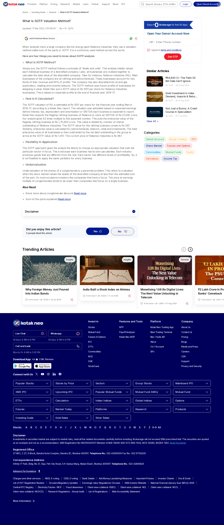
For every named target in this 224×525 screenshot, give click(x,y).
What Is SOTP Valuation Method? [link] (74, 12)
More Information (22, 501)
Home (25, 12)
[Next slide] (190, 249)
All (159, 427)
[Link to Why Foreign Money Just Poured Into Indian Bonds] (49, 279)
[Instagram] (48, 374)
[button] (207, 4)
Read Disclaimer (178, 443)
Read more (80, 193)
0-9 (154, 427)
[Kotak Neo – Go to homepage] (13, 4)
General (52, 12)
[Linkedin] (54, 374)
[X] (36, 374)
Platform (44, 4)
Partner (95, 4)
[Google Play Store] (22, 366)
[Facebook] (60, 374)
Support (106, 4)
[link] (30, 333)
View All (151, 121)
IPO (123, 4)
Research (65, 4)
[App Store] (42, 366)
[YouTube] (42, 374)
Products (32, 4)
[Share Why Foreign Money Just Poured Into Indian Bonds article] (72, 300)
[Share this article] (136, 38)
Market (76, 4)
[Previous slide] (184, 249)
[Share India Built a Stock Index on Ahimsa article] (129, 296)
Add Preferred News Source (42, 38)
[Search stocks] (142, 4)
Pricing (54, 4)
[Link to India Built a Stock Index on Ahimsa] (107, 278)
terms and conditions (171, 50)
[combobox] (158, 4)
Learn (86, 4)
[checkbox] (148, 50)
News (115, 4)
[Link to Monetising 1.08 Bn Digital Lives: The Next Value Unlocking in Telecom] (164, 281)
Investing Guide (38, 12)
